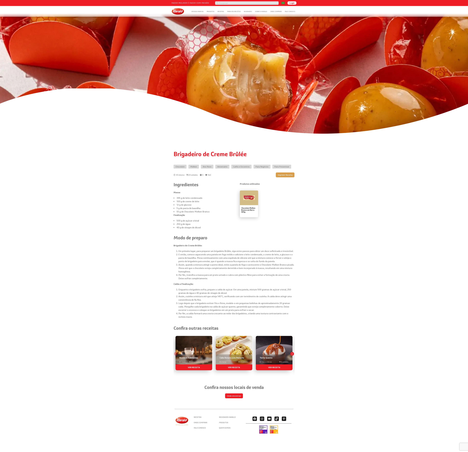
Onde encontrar (234, 396)
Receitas (221, 11)
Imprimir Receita (285, 175)
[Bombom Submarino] (194, 352)
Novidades (248, 11)
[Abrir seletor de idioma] (283, 3)
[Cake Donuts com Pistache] (234, 352)
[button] (292, 354)
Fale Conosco (290, 11)
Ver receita (194, 367)
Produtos (210, 11)
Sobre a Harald (261, 11)
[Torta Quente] (274, 352)
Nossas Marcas (198, 11)
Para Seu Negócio (234, 11)
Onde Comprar (276, 11)
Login (291, 3)
